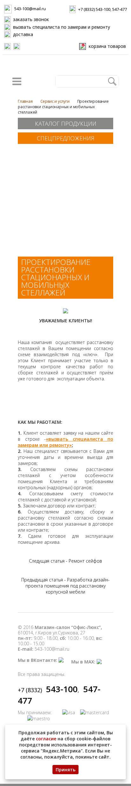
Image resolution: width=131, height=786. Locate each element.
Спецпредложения (65, 138)
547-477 (119, 9)
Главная (25, 101)
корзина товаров (104, 46)
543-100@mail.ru (30, 8)
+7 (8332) (48, 690)
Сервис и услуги (55, 101)
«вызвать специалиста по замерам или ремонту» (65, 442)
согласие (46, 739)
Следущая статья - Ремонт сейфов (65, 561)
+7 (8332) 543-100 (94, 9)
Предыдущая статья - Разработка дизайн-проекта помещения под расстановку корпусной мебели (65, 586)
